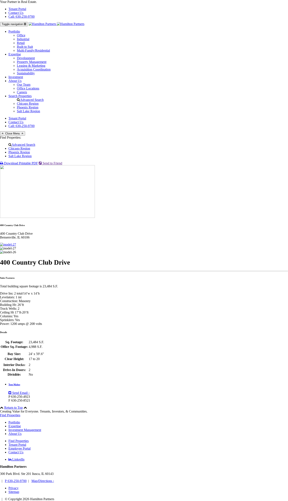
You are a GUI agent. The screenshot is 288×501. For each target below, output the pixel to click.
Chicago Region (28, 103)
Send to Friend (52, 163)
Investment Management (24, 430)
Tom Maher (14, 384)
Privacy (13, 488)
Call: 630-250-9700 (21, 16)
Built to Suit (25, 46)
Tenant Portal (17, 9)
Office (21, 35)
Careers (22, 92)
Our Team (23, 84)
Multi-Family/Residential (33, 50)
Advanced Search (32, 100)
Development (26, 58)
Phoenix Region (27, 107)
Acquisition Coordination (34, 69)
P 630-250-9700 (16, 481)
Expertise (14, 54)
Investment (15, 77)
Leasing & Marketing (31, 65)
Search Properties (20, 96)
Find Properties (10, 415)
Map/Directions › (42, 481)
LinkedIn (17, 459)
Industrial (23, 39)
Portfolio (14, 31)
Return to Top (13, 407)
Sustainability (26, 73)
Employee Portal (19, 448)
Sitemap (13, 492)
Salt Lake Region (28, 111)
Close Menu (13, 133)
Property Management (31, 62)
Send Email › (20, 393)
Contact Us (15, 13)
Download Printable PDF (20, 163)
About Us (15, 81)
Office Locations (28, 88)
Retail (21, 43)
